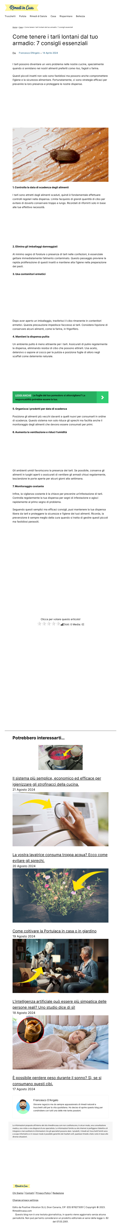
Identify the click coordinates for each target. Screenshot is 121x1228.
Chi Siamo (18, 1193)
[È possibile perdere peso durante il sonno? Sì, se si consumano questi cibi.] (60, 1043)
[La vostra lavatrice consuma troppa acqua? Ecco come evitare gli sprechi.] (60, 820)
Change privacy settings (25, 1200)
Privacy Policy (43, 1193)
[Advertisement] (60, 105)
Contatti (29, 1193)
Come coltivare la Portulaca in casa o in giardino (55, 931)
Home (15, 27)
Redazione (58, 1193)
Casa (21, 27)
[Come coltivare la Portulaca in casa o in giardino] (60, 896)
